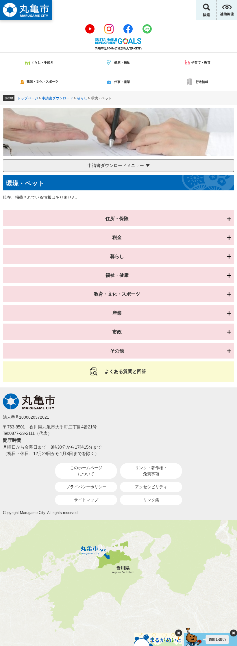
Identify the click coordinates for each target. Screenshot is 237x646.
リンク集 (151, 500)
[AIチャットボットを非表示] (233, 633)
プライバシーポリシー (86, 486)
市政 (117, 331)
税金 (117, 237)
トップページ (27, 98)
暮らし (82, 98)
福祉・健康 (117, 275)
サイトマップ (86, 500)
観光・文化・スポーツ (42, 81)
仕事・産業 (122, 81)
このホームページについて (86, 470)
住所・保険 (117, 218)
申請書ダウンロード (57, 98)
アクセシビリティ (151, 486)
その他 (117, 350)
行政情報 (202, 81)
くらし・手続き (42, 62)
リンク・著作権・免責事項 (151, 470)
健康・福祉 (122, 62)
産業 (117, 313)
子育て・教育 (200, 62)
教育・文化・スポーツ (117, 294)
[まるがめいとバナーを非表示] (178, 633)
